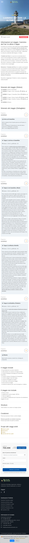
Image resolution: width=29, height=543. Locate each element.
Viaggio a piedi (6, 37)
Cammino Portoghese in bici (7, 507)
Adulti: (4, 458)
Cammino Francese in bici (6, 505)
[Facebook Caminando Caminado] (5, 492)
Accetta (12, 540)
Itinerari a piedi (5, 429)
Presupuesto (23, 37)
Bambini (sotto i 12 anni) (8, 463)
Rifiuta (17, 540)
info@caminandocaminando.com (10, 527)
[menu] (2, 2)
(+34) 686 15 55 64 (7, 525)
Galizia (3, 432)
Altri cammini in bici (5, 509)
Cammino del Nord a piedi (6, 502)
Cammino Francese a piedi (7, 500)
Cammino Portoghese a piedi (7, 504)
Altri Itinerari (5, 430)
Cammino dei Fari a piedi (7, 433)
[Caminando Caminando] (14, 1)
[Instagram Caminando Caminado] (2, 492)
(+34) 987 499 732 (7, 523)
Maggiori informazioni (20, 538)
